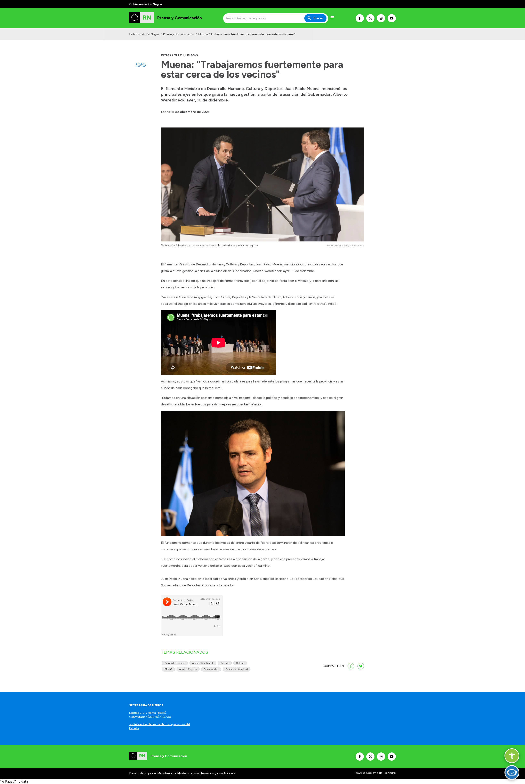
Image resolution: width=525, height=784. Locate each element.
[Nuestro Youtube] (392, 18)
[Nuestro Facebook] (360, 18)
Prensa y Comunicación (178, 34)
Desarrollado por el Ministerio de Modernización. (164, 773)
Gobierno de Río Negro (144, 34)
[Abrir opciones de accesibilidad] (511, 755)
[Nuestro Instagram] (381, 18)
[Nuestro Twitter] (370, 18)
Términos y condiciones (217, 773)
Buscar (318, 18)
